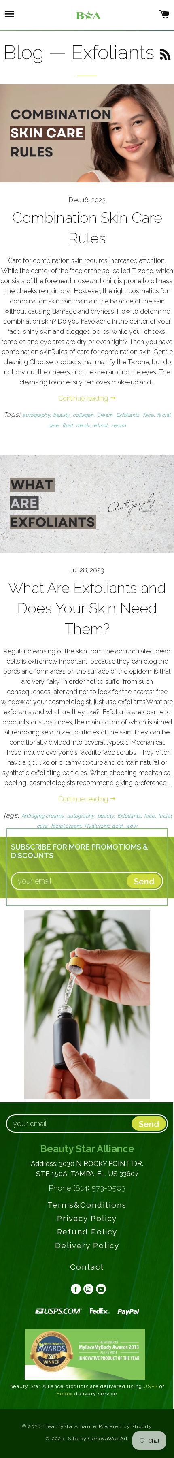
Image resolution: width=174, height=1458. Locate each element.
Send (149, 1124)
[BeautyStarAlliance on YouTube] (99, 1289)
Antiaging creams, (43, 816)
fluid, (68, 425)
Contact (87, 1266)
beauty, (62, 415)
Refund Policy (87, 1231)
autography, (37, 415)
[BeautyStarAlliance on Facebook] (74, 1289)
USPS (151, 1386)
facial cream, (67, 826)
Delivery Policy (87, 1245)
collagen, (84, 415)
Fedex (65, 1393)
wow (131, 826)
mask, (83, 425)
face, (149, 415)
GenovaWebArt (108, 1438)
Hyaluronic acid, (104, 826)
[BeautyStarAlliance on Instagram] (87, 1289)
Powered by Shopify (125, 1426)
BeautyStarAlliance (70, 1426)
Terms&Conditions (87, 1204)
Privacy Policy (87, 1218)
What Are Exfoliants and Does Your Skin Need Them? (87, 608)
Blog (23, 52)
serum (118, 425)
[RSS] (165, 55)
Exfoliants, (128, 415)
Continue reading (84, 398)
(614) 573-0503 (99, 1187)
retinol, (100, 425)
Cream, (105, 415)
